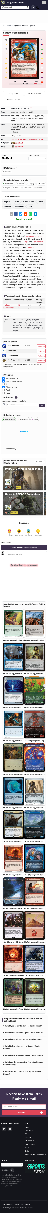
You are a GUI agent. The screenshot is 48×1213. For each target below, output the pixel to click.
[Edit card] (31, 108)
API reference (30, 1144)
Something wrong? (24, 219)
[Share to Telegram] (35, 214)
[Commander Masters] (6, 49)
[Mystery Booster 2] (6, 44)
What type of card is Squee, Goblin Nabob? (23, 1026)
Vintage (25, 242)
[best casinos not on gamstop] (36, 1168)
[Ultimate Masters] (6, 63)
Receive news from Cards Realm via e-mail (24, 1096)
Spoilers (14, 94)
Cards (9, 25)
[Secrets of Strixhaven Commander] (6, 40)
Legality (7, 202)
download (19, 143)
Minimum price (10, 419)
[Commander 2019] (6, 58)
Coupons (28, 1137)
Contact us (29, 1131)
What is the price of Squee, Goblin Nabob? (23, 1039)
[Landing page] (3, 2)
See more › (39, 462)
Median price (24, 419)
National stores (12, 378)
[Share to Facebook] (16, 214)
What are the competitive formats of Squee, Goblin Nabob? (23, 1063)
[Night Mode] (33, 7)
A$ (4, 404)
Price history (10, 449)
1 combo (30, 247)
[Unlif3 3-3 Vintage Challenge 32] (10, 487)
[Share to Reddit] (25, 214)
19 (19, 305)
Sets (7, 384)
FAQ (30, 206)
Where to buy (28, 202)
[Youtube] (10, 1129)
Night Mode (5, 1170)
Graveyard (6, 172)
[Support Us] (4, 1129)
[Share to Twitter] (20, 214)
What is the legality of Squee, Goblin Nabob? (24, 1055)
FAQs (27, 1148)
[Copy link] (11, 214)
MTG (3, 25)
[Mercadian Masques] (6, 77)
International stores (14, 381)
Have (8, 393)
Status (27, 1151)
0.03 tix (36, 84)
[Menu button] (44, 4)
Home (27, 1127)
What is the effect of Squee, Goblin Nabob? (24, 1033)
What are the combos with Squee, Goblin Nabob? (22, 1072)
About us (28, 1134)
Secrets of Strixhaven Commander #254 (27, 139)
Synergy (7, 206)
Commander (38, 242)
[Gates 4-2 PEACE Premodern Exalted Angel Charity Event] (7, 512)
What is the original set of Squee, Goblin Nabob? (21, 1047)
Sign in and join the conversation (24, 547)
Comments (19, 206)
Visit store (41, 346)
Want (8, 390)
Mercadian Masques (34, 236)
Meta (17, 202)
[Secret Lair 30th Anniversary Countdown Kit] (6, 54)
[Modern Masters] (6, 68)
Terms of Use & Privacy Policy (35, 1154)
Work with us (29, 1141)
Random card (36, 94)
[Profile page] (38, 7)
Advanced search (13, 100)
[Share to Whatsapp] (30, 214)
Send (42, 405)
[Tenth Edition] (6, 72)
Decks (40, 202)
